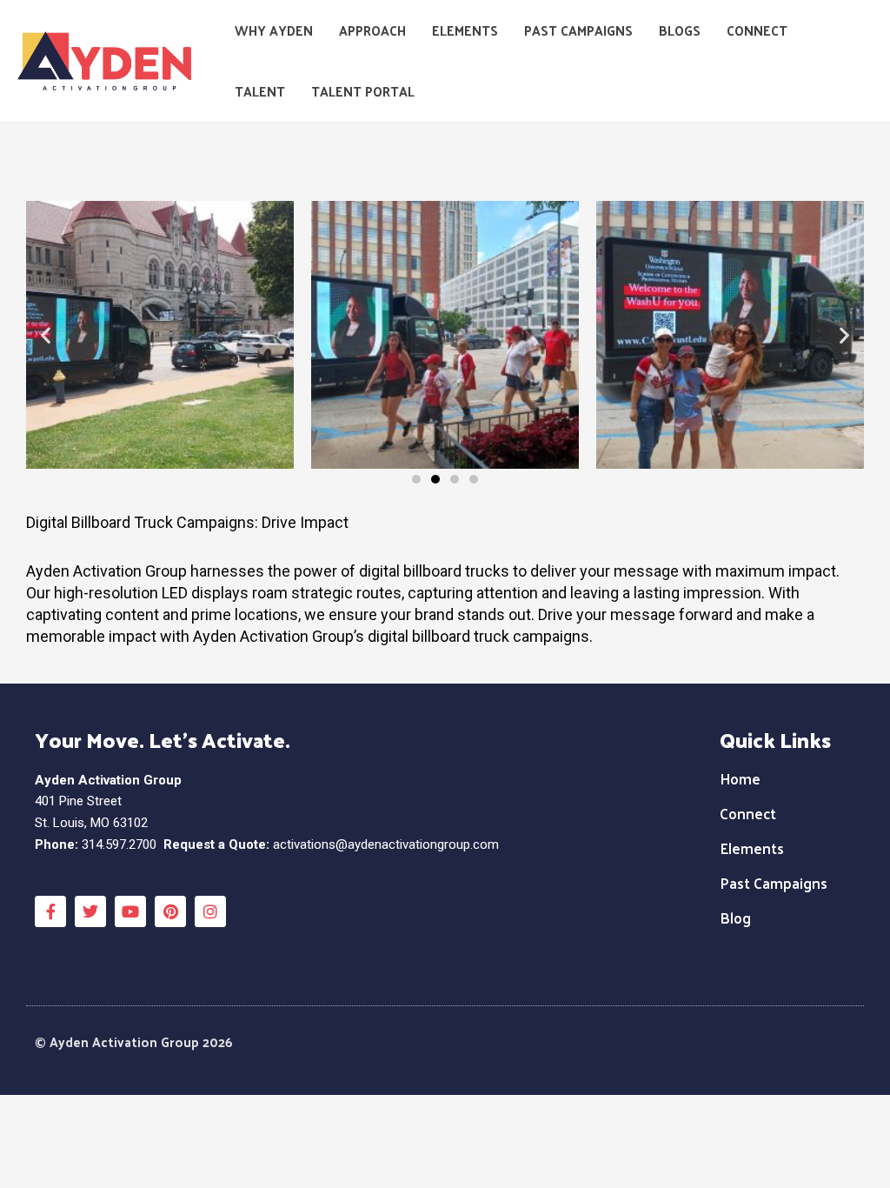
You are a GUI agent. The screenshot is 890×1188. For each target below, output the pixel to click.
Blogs (680, 30)
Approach (372, 30)
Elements (465, 30)
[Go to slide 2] (435, 479)
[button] (45, 335)
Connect (757, 30)
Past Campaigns (578, 30)
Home (740, 778)
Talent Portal (363, 91)
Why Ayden (274, 30)
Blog (735, 917)
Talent (260, 91)
